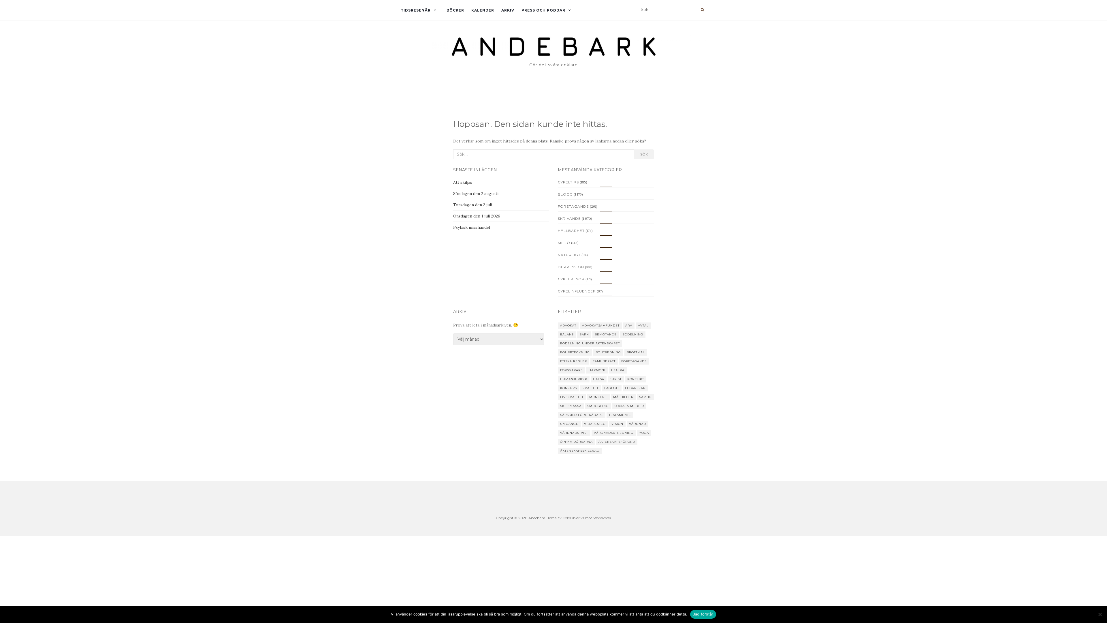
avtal (643, 325)
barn (584, 334)
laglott (611, 388)
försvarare (571, 370)
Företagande (573, 206)
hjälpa (617, 370)
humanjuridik (573, 379)
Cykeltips (568, 182)
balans (567, 334)
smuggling (598, 406)
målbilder (623, 397)
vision (617, 424)
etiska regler (573, 361)
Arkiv (507, 10)
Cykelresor (571, 279)
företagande (634, 361)
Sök (644, 154)
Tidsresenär (416, 10)
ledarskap (635, 388)
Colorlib (568, 518)
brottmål (636, 352)
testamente (620, 415)
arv (628, 325)
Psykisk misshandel (471, 227)
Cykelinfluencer (577, 291)
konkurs (568, 388)
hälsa (598, 379)
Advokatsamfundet (601, 325)
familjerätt (604, 361)
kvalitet (590, 388)
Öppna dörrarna (576, 442)
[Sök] (702, 9)
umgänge (569, 424)
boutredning (608, 352)
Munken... (598, 397)
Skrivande (569, 218)
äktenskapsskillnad (579, 451)
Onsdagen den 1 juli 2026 (476, 216)
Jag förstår (703, 614)
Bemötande (606, 334)
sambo (645, 397)
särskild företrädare (581, 415)
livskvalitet (571, 397)
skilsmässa (570, 406)
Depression (571, 267)
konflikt (635, 379)
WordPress (602, 518)
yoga (644, 433)
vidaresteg (595, 424)
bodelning (632, 334)
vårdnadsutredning (613, 433)
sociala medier (629, 406)
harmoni (597, 370)
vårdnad (637, 424)
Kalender (482, 10)
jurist (616, 379)
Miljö (564, 243)
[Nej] (1100, 614)
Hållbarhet (571, 230)
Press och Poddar (543, 10)
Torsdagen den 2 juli (472, 204)
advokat (568, 325)
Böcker (455, 10)
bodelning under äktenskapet (590, 343)
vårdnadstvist (574, 433)
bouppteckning (575, 352)
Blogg (565, 194)
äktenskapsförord (616, 442)
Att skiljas (462, 182)
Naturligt (569, 255)
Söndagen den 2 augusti (475, 193)
